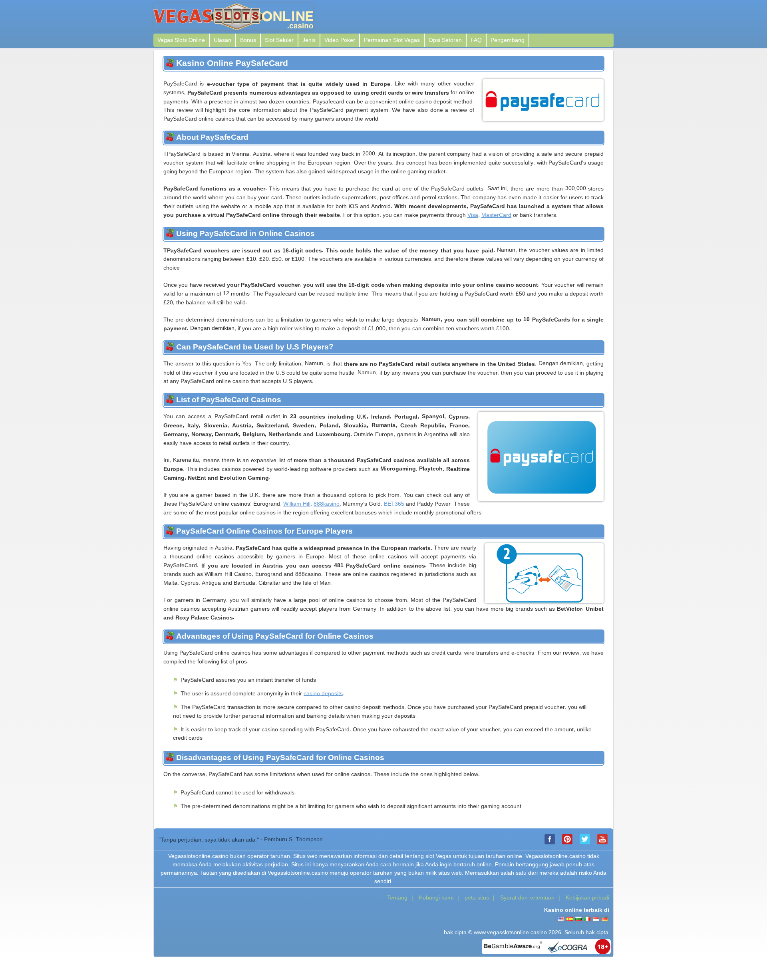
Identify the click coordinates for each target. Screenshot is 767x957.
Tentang (397, 897)
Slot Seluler (279, 40)
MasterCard (496, 215)
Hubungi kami (436, 897)
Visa (472, 215)
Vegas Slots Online (181, 40)
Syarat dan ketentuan (527, 897)
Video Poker (339, 40)
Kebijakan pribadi (587, 897)
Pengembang (508, 40)
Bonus (248, 40)
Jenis (309, 40)
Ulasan (222, 40)
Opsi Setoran (445, 40)
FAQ (476, 40)
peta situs (477, 897)
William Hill (296, 503)
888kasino (327, 503)
